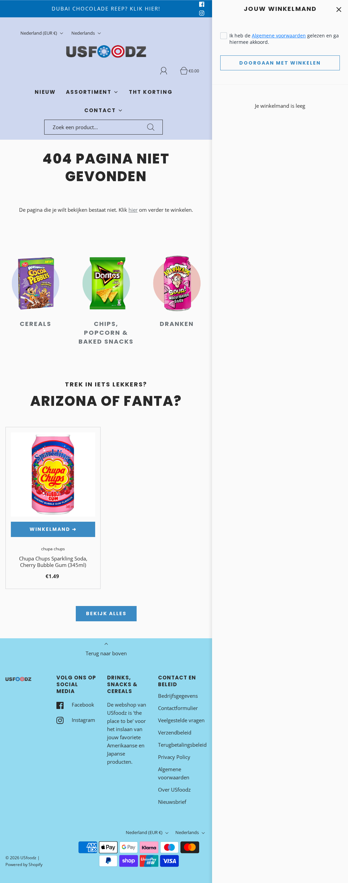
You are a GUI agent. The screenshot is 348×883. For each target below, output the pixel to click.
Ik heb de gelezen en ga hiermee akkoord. (284, 38)
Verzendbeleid (174, 732)
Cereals (35, 323)
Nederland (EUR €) (39, 33)
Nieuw (45, 92)
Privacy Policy (174, 757)
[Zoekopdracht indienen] (150, 127)
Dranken (177, 323)
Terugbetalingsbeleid (182, 744)
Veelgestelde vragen (181, 720)
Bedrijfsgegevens (178, 695)
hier (133, 209)
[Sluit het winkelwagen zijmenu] (338, 9)
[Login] (167, 70)
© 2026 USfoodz (20, 858)
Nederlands (83, 33)
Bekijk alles (106, 613)
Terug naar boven (106, 653)
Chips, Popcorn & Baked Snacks (106, 332)
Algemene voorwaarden (279, 35)
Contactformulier (178, 708)
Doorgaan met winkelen (280, 62)
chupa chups (53, 549)
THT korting (151, 92)
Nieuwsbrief (172, 801)
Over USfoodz (174, 789)
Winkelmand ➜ (53, 529)
